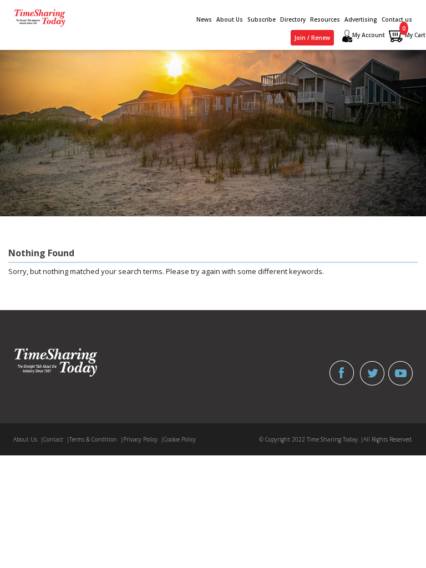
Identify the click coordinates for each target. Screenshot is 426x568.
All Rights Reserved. (388, 439)
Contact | (56, 439)
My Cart (413, 33)
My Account (368, 35)
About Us (229, 19)
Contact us (397, 19)
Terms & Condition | (96, 439)
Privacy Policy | (143, 439)
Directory (293, 19)
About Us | (28, 439)
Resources (325, 19)
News (204, 19)
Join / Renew (312, 38)
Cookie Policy (180, 439)
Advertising (360, 19)
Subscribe (261, 19)
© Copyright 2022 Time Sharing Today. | (311, 439)
